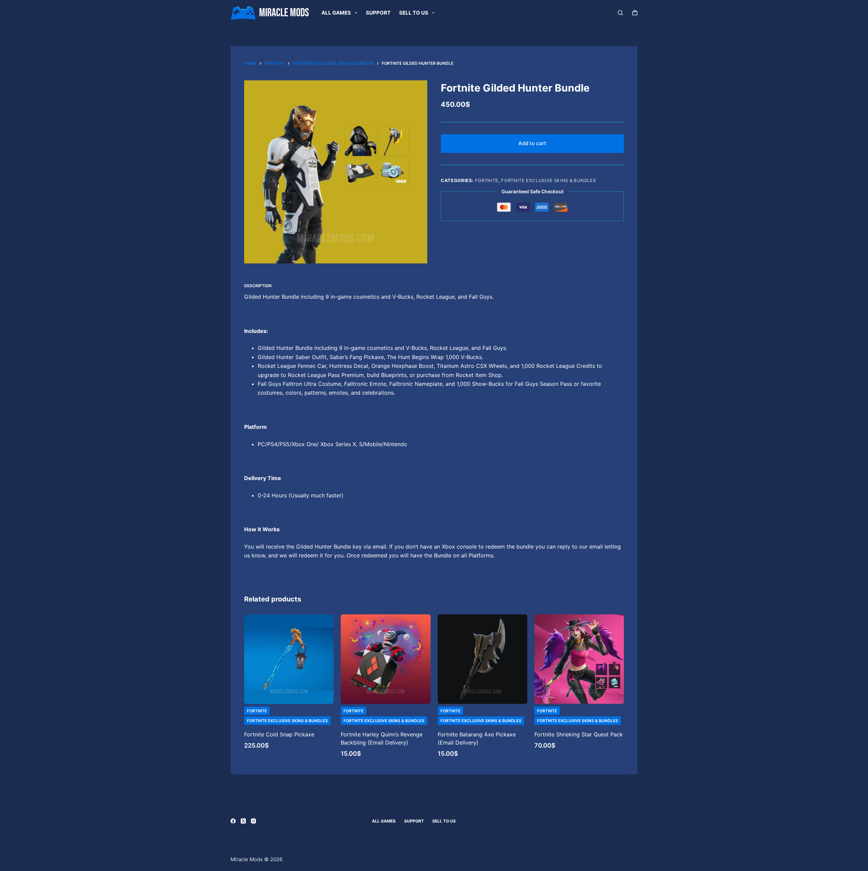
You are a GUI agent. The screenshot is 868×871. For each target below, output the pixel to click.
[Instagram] (253, 821)
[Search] (620, 12)
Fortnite (486, 180)
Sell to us (413, 12)
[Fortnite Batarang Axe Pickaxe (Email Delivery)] (482, 659)
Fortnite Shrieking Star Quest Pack (578, 734)
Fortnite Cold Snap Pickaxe (279, 734)
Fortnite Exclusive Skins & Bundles (548, 180)
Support (378, 12)
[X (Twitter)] (243, 821)
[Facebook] (233, 821)
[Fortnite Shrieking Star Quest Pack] (579, 659)
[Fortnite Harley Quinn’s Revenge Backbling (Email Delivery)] (385, 659)
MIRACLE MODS (284, 13)
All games (336, 12)
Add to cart (532, 143)
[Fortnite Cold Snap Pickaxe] (289, 659)
